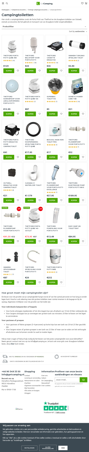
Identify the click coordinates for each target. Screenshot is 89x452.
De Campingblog (47, 380)
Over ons (44, 375)
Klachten (27, 383)
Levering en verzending (32, 378)
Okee (63, 448)
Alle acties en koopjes (32, 390)
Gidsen (43, 378)
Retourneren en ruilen (32, 380)
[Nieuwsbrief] (83, 379)
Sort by (72, 31)
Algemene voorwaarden (32, 385)
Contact (27, 375)
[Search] (7, 3)
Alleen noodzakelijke (48, 447)
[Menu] (3, 3)
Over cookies (45, 385)
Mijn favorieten (29, 388)
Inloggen (27, 393)
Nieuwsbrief (45, 383)
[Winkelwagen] (86, 3)
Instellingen (29, 448)
